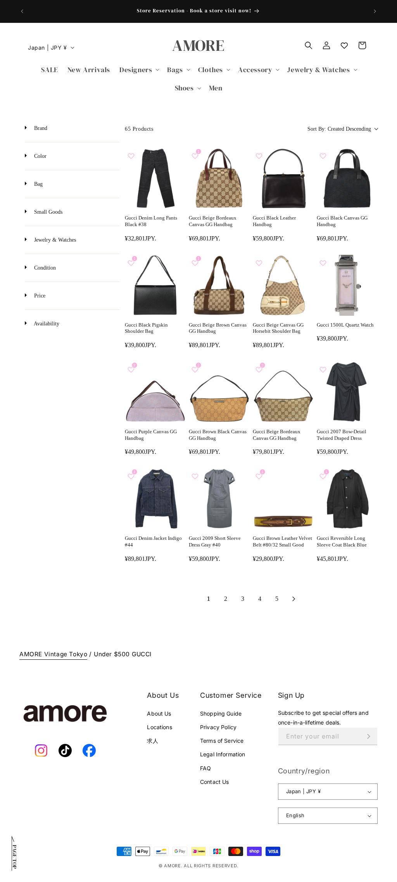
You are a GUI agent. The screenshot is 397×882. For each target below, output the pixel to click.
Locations (159, 727)
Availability (46, 324)
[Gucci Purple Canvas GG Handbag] (155, 391)
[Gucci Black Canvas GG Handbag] (347, 178)
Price (39, 296)
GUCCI (142, 654)
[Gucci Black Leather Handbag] (283, 178)
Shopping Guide (221, 713)
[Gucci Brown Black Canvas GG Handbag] (219, 391)
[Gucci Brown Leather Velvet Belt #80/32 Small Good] (283, 498)
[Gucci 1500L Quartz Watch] (347, 285)
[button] (138, 70)
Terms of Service (221, 740)
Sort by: (339, 129)
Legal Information (222, 754)
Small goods (47, 212)
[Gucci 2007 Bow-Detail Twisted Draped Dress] (347, 391)
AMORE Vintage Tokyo (53, 654)
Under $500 (112, 654)
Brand (40, 128)
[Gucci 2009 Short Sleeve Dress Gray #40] (219, 498)
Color (40, 156)
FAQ (205, 768)
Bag (38, 184)
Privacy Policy (218, 727)
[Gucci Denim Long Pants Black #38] (155, 178)
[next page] (294, 599)
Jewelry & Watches (54, 240)
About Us (159, 713)
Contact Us (214, 781)
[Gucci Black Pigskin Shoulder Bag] (155, 285)
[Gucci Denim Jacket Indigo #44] (155, 498)
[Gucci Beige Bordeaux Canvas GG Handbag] (219, 178)
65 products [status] (139, 129)
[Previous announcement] (22, 11)
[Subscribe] (368, 736)
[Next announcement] (374, 11)
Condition (44, 268)
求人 (152, 740)
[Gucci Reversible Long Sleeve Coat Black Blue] (347, 498)
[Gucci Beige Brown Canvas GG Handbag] (219, 285)
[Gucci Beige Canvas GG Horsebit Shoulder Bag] (283, 285)
